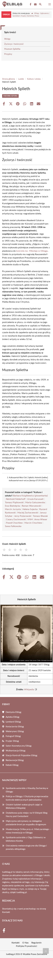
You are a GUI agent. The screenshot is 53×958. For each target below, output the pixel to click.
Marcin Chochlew (33, 523)
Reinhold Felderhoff (15, 499)
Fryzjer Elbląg (12, 741)
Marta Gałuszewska (35, 502)
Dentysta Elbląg (13, 712)
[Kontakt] (35, 4)
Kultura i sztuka (34, 79)
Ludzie (21, 79)
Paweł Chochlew (14, 523)
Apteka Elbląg (12, 717)
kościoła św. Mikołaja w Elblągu (32, 251)
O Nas (25, 943)
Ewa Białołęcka (12, 506)
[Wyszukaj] (40, 4)
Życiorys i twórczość (14, 44)
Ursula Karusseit (35, 499)
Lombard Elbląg (13, 722)
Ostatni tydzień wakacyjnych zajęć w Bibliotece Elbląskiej (24, 806)
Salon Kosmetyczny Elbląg (18, 746)
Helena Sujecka (30, 509)
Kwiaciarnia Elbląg (15, 726)
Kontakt (6, 912)
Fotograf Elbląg (13, 736)
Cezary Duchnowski (16, 519)
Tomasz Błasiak (40, 516)
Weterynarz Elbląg (15, 731)
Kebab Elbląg (12, 765)
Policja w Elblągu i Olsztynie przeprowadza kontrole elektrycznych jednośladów (27, 798)
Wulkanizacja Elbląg (15, 750)
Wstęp (7, 39)
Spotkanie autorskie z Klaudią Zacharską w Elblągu (27, 790)
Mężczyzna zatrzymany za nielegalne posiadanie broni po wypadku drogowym (26, 823)
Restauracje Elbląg (15, 760)
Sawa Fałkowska (13, 526)
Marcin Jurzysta (13, 509)
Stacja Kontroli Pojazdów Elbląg (21, 755)
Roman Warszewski (31, 506)
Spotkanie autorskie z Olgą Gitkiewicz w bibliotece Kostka (26, 839)
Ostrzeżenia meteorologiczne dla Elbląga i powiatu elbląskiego (26, 847)
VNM (30, 519)
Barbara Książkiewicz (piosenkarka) (30, 496)
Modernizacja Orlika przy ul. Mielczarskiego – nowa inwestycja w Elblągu (28, 831)
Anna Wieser (40, 519)
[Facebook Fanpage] (30, 4)
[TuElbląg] (11, 4)
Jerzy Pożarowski (22, 516)
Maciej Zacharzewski (27, 513)
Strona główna (8, 79)
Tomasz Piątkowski (14, 502)
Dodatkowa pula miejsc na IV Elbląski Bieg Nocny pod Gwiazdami (26, 814)
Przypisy (8, 54)
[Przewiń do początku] (46, 951)
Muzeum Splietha (12, 49)
